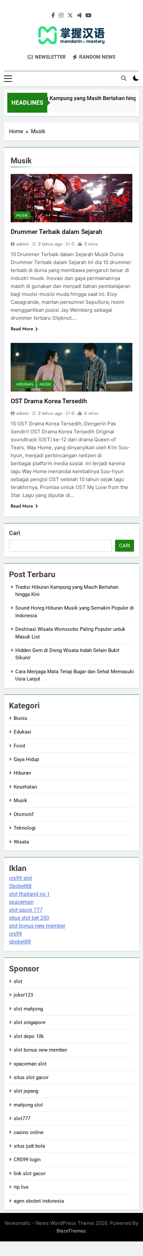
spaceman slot (30, 1064)
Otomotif (24, 814)
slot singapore (30, 1022)
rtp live (21, 1187)
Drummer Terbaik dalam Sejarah (56, 232)
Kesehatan (25, 787)
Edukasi (22, 732)
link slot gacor (30, 1173)
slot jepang (26, 1091)
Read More (22, 328)
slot (18, 981)
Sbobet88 (20, 886)
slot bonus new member (37, 926)
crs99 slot (20, 878)
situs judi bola (29, 1146)
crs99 (15, 934)
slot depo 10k (29, 1036)
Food (19, 746)
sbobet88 (20, 942)
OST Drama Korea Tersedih (49, 401)
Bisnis (20, 718)
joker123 (23, 995)
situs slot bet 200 (29, 918)
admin (22, 244)
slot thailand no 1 (29, 894)
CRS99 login (27, 1160)
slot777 (22, 1118)
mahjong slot (28, 1105)
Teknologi (25, 828)
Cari (14, 532)
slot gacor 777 (26, 910)
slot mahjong (28, 1009)
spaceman (21, 902)
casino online (29, 1132)
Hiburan (24, 384)
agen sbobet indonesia (39, 1201)
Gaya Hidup (26, 759)
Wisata (21, 842)
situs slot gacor (31, 1077)
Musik (22, 215)
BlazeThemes (71, 1230)
